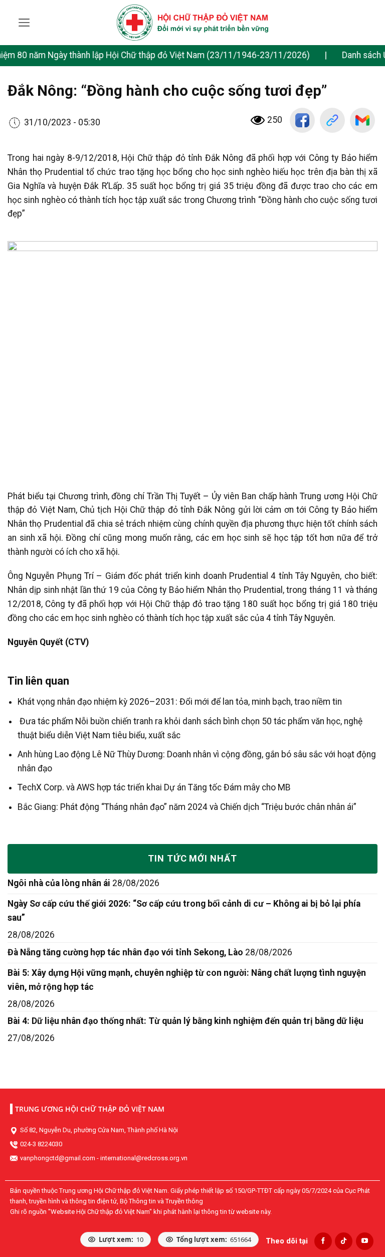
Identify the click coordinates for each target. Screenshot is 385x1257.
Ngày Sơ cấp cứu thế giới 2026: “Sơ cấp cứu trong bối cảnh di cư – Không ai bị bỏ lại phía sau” (184, 911)
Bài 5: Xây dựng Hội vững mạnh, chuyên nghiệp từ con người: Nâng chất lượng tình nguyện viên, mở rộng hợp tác (187, 980)
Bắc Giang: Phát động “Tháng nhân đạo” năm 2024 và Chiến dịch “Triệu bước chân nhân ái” (187, 807)
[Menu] (24, 23)
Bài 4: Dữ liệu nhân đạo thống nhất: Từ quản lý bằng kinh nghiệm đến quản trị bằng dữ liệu (185, 1021)
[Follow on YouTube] (364, 1241)
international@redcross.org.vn (143, 1158)
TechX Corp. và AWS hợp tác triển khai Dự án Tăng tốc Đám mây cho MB (154, 787)
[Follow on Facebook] (323, 1241)
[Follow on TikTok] (343, 1241)
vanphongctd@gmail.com (57, 1158)
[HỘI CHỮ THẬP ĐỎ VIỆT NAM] (193, 22)
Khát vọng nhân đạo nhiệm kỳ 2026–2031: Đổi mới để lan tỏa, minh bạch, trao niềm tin (180, 702)
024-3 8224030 (41, 1144)
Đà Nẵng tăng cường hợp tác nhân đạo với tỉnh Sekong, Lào (125, 952)
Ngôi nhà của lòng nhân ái (59, 883)
